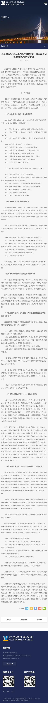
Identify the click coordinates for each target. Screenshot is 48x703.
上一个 (8, 620)
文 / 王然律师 (25, 93)
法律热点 (4, 46)
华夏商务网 (24, 700)
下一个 (39, 620)
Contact (10, 664)
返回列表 (24, 620)
